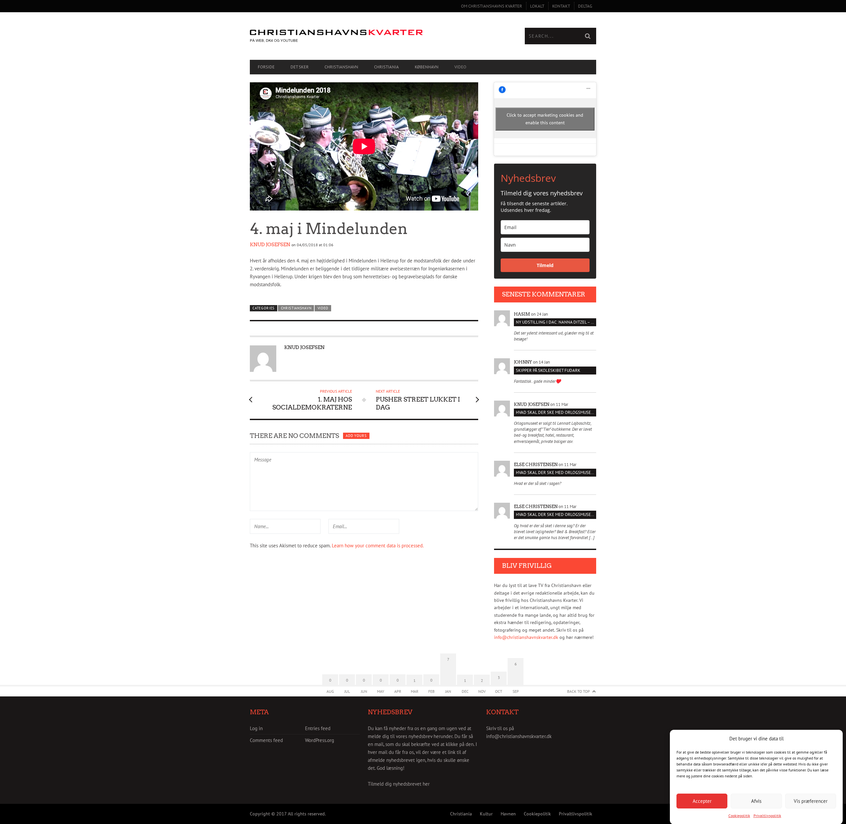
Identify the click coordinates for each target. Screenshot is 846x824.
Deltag (585, 6)
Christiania (386, 67)
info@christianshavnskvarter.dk (526, 637)
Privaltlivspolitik (767, 815)
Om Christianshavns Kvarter (491, 6)
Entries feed (317, 728)
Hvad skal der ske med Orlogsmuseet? (556, 412)
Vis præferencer (810, 801)
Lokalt (537, 6)
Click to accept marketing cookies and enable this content (545, 119)
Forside (266, 67)
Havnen (508, 814)
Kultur (486, 814)
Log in (256, 728)
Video (460, 67)
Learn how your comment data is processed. (378, 545)
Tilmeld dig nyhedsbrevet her (399, 784)
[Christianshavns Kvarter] (336, 36)
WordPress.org (319, 740)
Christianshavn (341, 67)
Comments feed (266, 740)
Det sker (299, 67)
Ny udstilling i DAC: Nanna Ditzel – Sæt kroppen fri (556, 322)
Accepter (702, 801)
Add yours (356, 435)
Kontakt (561, 6)
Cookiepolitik (739, 815)
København (427, 67)
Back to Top (578, 691)
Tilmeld (545, 265)
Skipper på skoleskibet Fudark (548, 370)
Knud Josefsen (270, 245)
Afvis (756, 801)
